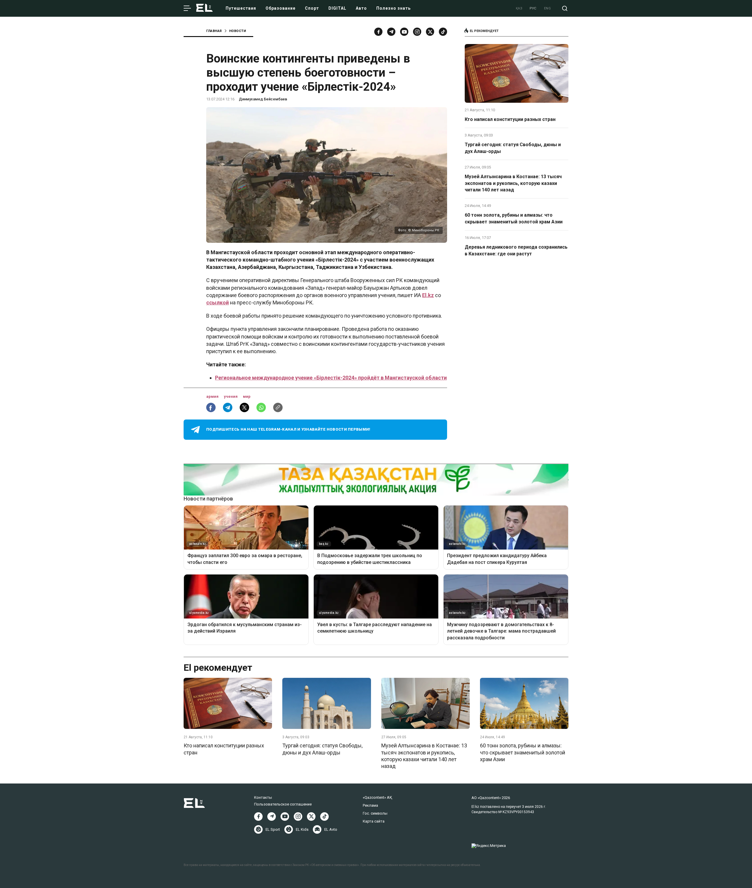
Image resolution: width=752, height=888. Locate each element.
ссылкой (217, 302)
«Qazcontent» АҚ (377, 797)
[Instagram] (417, 32)
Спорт (312, 8)
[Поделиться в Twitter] (244, 407)
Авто (361, 8)
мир (247, 396)
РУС (533, 8)
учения (231, 396)
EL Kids (302, 829)
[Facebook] (378, 32)
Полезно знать (393, 8)
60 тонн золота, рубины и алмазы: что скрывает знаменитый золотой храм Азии (514, 218)
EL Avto (330, 829)
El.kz (428, 295)
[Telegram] (391, 32)
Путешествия (241, 8)
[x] (430, 32)
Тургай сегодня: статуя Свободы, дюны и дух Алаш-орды (513, 148)
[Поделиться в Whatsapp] (261, 407)
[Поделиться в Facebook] (211, 407)
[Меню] (187, 8)
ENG (547, 8)
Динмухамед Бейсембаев (263, 99)
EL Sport (273, 829)
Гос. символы (375, 813)
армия (212, 396)
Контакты (263, 797)
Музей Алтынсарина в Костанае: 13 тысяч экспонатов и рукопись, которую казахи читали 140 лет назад (513, 183)
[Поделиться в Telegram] (227, 407)
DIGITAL (337, 8)
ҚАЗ (519, 8)
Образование (281, 8)
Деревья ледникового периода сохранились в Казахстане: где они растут (516, 250)
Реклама (370, 805)
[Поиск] (564, 8)
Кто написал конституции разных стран (510, 119)
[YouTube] (404, 32)
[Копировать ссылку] (278, 407)
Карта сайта (374, 821)
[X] (311, 816)
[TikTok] (443, 32)
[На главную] (204, 8)
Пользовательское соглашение (283, 804)
